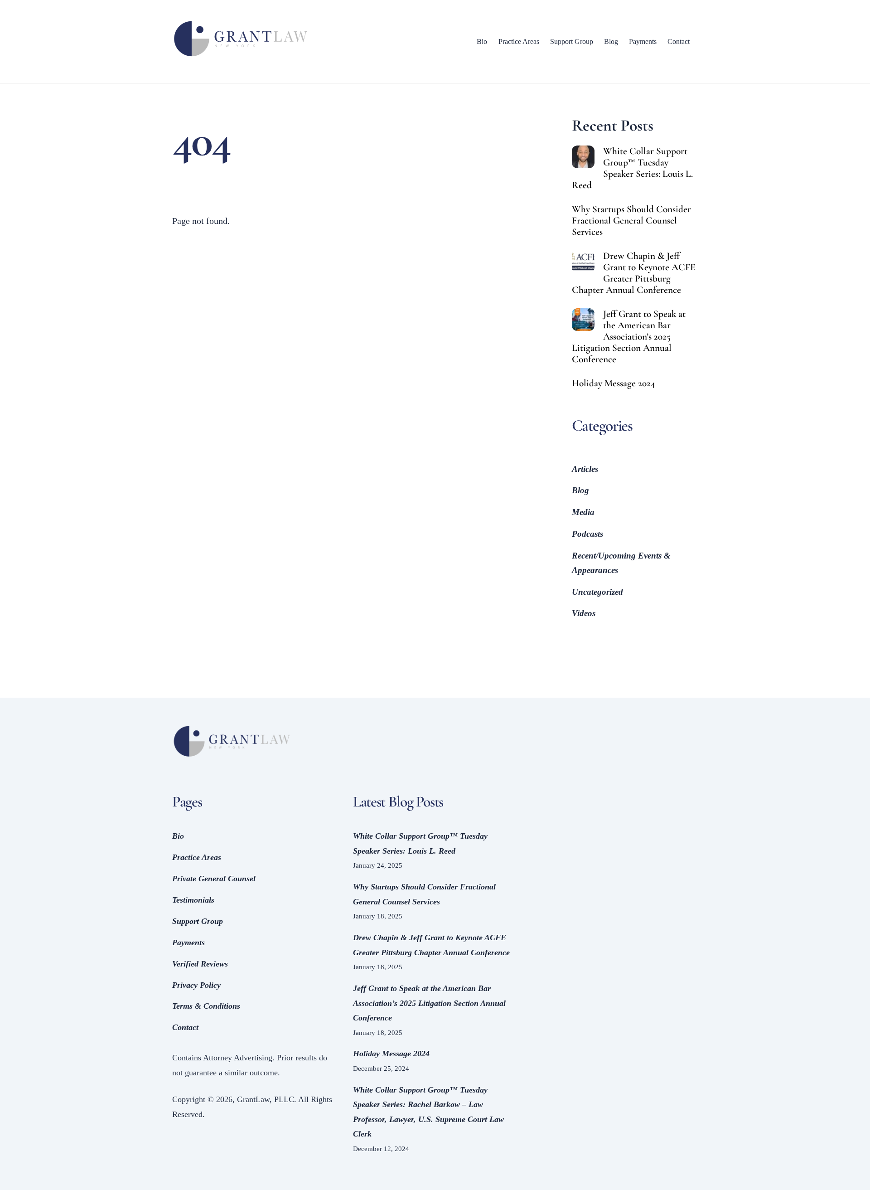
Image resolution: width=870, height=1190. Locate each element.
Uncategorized (597, 592)
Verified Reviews (200, 963)
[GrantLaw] (240, 57)
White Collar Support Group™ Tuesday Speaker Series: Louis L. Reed (632, 168)
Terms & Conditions (206, 1005)
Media (583, 512)
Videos (583, 613)
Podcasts (587, 534)
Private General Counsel (214, 878)
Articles (585, 469)
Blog (611, 41)
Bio (482, 41)
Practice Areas (518, 41)
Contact (678, 41)
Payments (643, 41)
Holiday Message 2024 (613, 383)
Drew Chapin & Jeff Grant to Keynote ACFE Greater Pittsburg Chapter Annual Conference (634, 273)
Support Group (571, 41)
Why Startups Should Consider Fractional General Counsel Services (631, 221)
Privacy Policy (196, 985)
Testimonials (193, 899)
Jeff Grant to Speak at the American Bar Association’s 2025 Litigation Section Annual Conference (629, 336)
